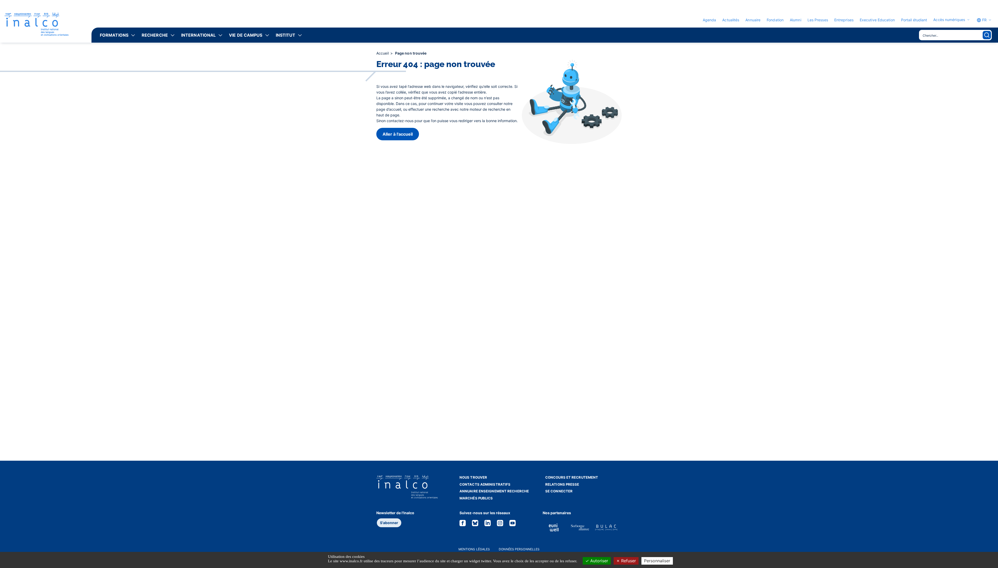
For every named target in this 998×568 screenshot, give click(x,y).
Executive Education (877, 20)
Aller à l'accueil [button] (398, 134)
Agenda (709, 20)
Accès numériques (949, 20)
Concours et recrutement (571, 477)
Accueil (383, 53)
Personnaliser (657, 560)
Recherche (155, 35)
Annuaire (752, 20)
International (198, 35)
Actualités (730, 20)
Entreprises (843, 20)
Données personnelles (519, 549)
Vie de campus (245, 35)
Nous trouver (473, 477)
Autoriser (598, 560)
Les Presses (817, 20)
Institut (286, 35)
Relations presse (562, 484)
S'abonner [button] (389, 522)
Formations (114, 35)
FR (984, 20)
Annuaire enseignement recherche (494, 491)
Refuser (628, 560)
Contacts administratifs (484, 484)
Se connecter (559, 491)
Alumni (795, 20)
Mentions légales (474, 549)
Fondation (775, 20)
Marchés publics (476, 498)
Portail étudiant (914, 20)
